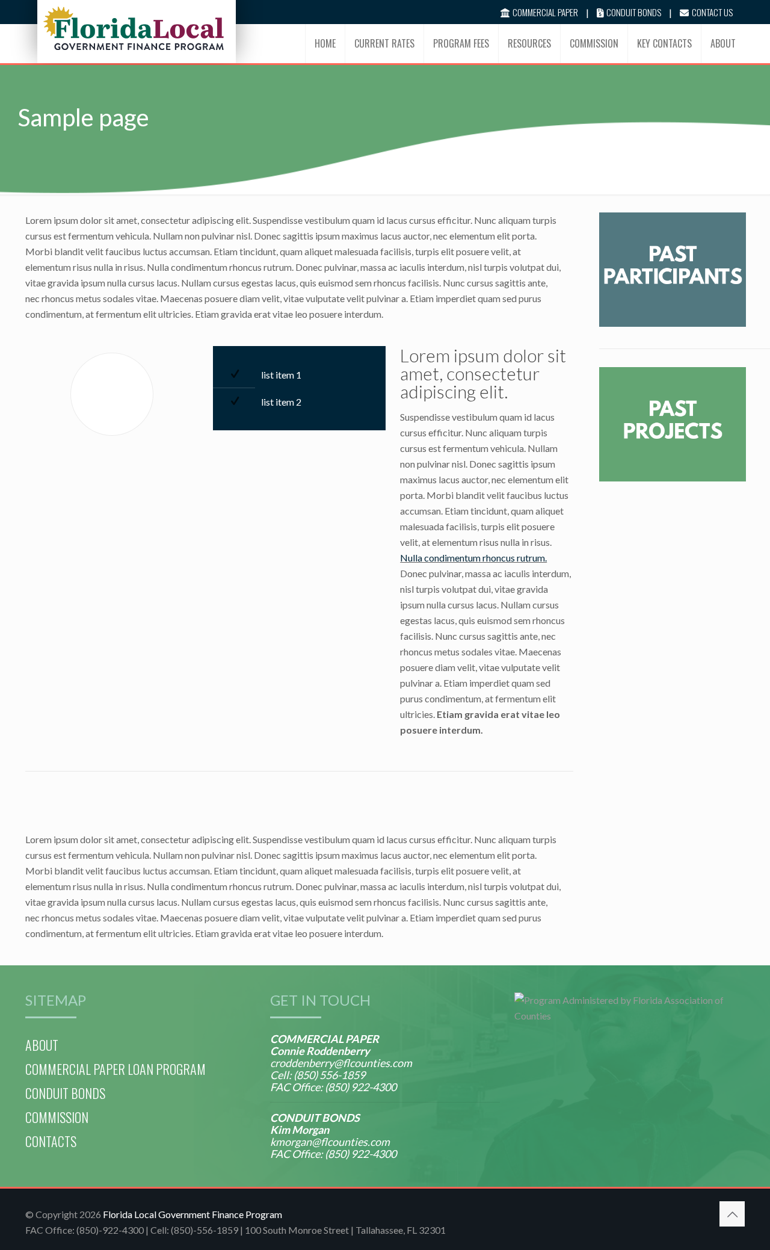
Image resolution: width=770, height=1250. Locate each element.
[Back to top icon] (732, 1214)
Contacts (50, 1141)
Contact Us (712, 12)
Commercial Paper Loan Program (115, 1068)
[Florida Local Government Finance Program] (133, 27)
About (41, 1044)
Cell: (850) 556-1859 (317, 1074)
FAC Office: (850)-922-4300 (84, 1230)
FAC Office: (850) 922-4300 (333, 1087)
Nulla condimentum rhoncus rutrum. (473, 557)
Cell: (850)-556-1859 (195, 1230)
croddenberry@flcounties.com (341, 1062)
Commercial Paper (545, 12)
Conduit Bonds (633, 12)
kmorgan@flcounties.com (330, 1141)
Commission (56, 1117)
